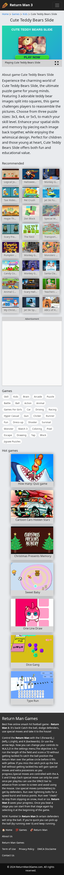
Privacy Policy (26, 849)
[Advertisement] (32, 353)
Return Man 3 (21, 5)
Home (5, 14)
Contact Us (8, 855)
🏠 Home (7, 830)
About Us (7, 836)
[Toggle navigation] (57, 5)
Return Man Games (13, 842)
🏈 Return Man (38, 830)
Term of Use (9, 849)
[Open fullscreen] (56, 63)
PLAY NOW (32, 57)
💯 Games (21, 830)
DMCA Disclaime (46, 849)
